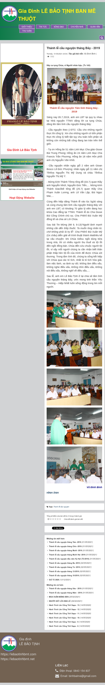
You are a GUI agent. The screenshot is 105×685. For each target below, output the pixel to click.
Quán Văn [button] (95, 26)
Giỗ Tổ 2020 (54, 579)
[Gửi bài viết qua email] (90, 59)
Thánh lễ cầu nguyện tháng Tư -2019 (64, 567)
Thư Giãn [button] (27, 30)
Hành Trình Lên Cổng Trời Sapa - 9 (63, 621)
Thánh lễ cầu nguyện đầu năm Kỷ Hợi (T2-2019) (69, 558)
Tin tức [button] (43, 26)
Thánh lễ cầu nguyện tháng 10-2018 (64, 575)
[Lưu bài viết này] (100, 59)
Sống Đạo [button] (59, 26)
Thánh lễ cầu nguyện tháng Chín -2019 (65, 546)
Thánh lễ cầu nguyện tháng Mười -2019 (65, 550)
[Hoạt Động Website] (22, 173)
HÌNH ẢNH (53, 492)
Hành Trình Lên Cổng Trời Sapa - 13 (64, 605)
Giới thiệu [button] (27, 26)
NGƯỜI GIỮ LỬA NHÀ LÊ (60, 601)
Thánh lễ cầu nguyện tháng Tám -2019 (65, 542)
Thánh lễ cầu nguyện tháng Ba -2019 (64, 563)
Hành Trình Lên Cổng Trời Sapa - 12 (64, 609)
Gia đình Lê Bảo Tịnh (22, 150)
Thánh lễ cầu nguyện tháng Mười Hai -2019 (67, 554)
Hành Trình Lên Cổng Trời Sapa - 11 (64, 613)
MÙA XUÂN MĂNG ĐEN (58, 596)
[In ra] (95, 59)
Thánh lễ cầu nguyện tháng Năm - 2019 (65, 592)
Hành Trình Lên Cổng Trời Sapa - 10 (64, 617)
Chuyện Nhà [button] (77, 26)
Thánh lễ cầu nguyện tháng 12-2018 (64, 571)
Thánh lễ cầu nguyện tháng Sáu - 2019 (65, 588)
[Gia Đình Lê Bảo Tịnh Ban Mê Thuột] (9, 13)
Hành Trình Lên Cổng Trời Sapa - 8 (63, 626)
